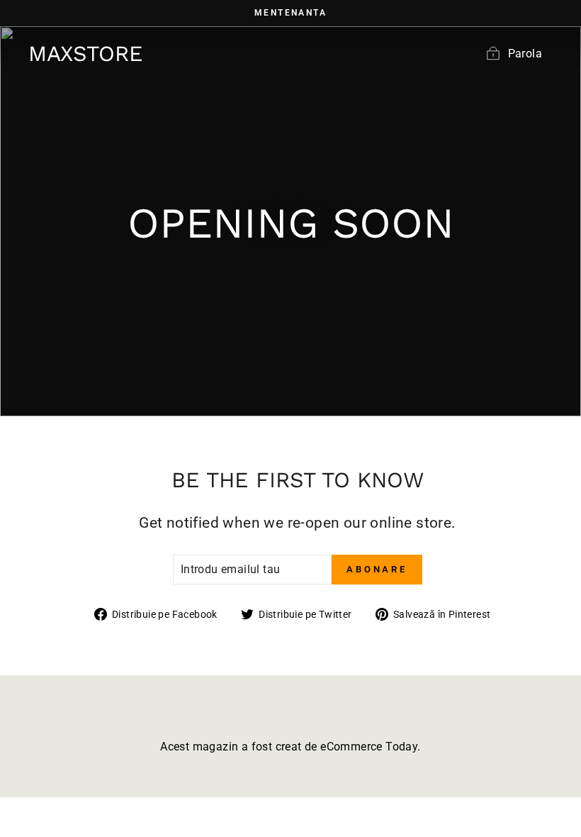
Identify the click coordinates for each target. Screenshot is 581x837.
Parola (525, 53)
